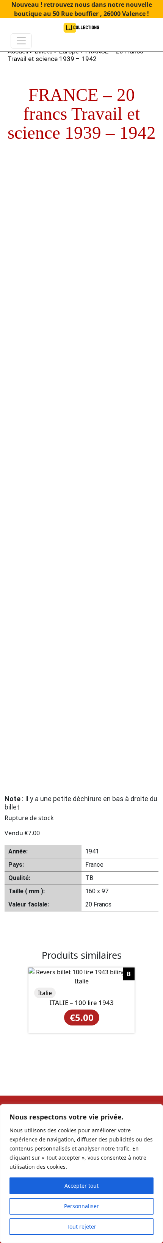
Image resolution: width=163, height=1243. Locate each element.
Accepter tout (81, 1185)
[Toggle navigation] (21, 41)
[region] (81, 1173)
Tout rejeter (81, 1226)
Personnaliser (81, 1206)
